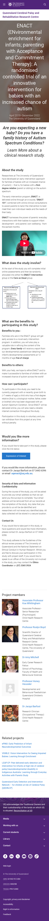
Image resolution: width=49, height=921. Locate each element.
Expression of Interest (16, 456)
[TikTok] (36, 856)
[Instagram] (30, 856)
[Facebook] (5, 856)
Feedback (7, 914)
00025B (13, 884)
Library (6, 839)
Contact (6, 845)
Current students (11, 832)
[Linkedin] (11, 856)
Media (6, 819)
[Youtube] (24, 856)
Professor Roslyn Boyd (34, 627)
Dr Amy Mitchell (30, 657)
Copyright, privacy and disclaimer (16, 899)
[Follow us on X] (18, 856)
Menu (4, 4)
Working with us (10, 825)
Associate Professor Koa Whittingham (32, 602)
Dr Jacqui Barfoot (31, 706)
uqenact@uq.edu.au (21, 473)
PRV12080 (14, 889)
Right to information (11, 909)
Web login (7, 866)
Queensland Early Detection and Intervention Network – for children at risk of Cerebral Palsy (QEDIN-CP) (23, 785)
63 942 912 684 (14, 879)
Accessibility (8, 904)
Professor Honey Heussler (31, 683)
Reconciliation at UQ (23, 810)
